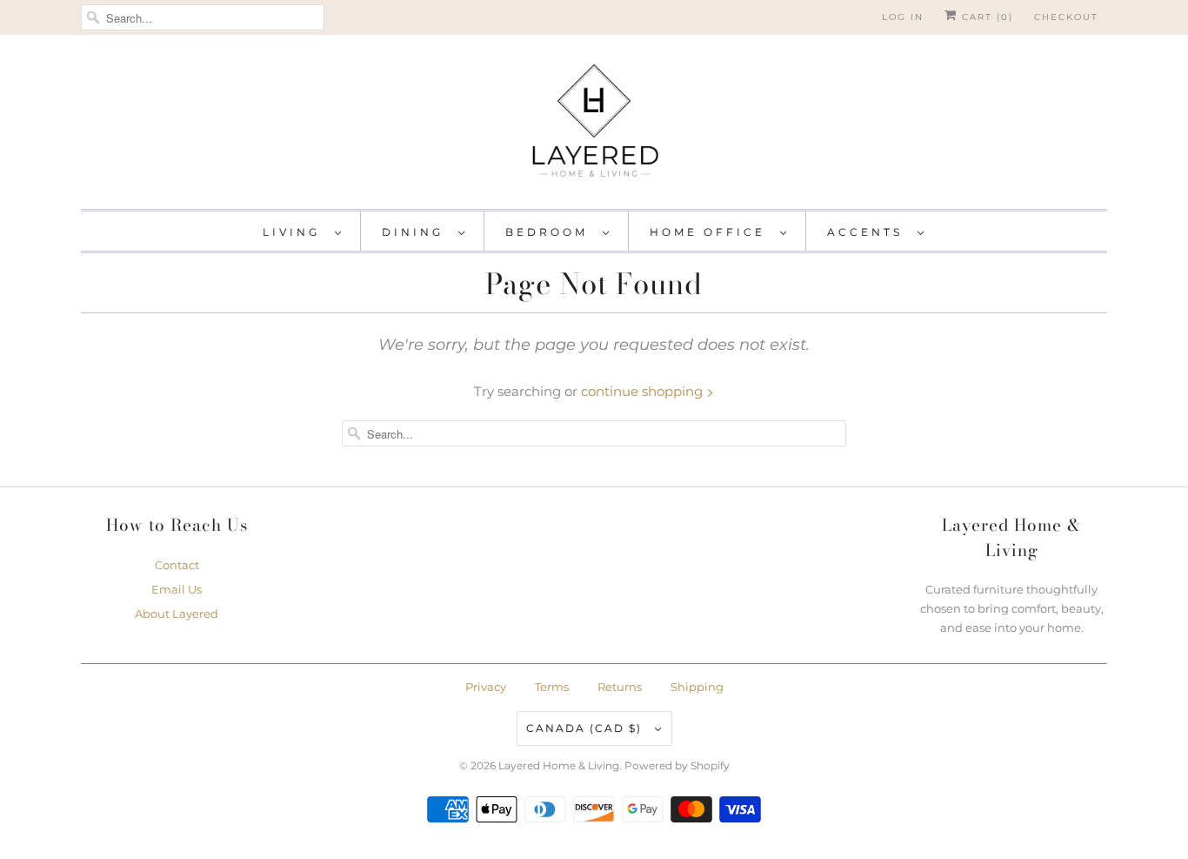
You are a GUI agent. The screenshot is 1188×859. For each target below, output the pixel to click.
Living (294, 231)
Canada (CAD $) (586, 728)
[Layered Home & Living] (594, 126)
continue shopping (643, 391)
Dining (416, 231)
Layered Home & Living (558, 765)
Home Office (710, 231)
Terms (552, 687)
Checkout (1066, 17)
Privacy (485, 687)
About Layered (176, 614)
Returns (619, 687)
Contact (177, 565)
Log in (903, 17)
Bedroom (549, 231)
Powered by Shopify (677, 765)
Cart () (985, 17)
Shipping (697, 687)
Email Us (176, 589)
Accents (868, 231)
